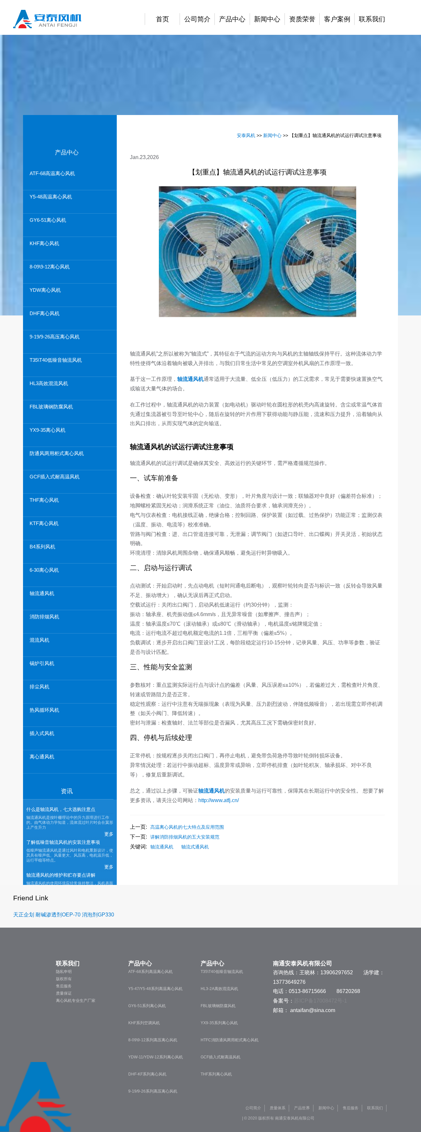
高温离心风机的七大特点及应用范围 (187, 827)
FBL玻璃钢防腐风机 (51, 406)
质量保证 (64, 993)
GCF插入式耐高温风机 (55, 476)
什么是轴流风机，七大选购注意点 (60, 809)
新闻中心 (267, 19)
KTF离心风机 (44, 523)
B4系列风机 (42, 546)
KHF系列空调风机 (144, 1023)
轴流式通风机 (195, 846)
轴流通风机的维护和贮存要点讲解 (60, 875)
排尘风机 (39, 686)
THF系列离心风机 (216, 1074)
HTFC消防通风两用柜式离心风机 (230, 1040)
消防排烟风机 (44, 616)
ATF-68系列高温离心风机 (150, 971)
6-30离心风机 (44, 570)
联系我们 (372, 19)
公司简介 (197, 19)
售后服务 (64, 986)
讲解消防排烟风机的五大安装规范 (184, 837)
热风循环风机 (44, 710)
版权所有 (64, 979)
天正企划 (23, 914)
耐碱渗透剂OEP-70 (58, 914)
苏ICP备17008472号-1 (320, 1001)
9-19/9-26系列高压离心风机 (152, 1091)
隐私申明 (64, 971)
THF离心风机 (44, 500)
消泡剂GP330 (98, 914)
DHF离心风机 (45, 313)
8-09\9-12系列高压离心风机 (152, 1040)
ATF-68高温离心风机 (52, 173)
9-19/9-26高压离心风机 (55, 336)
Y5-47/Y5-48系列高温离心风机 (155, 988)
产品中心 (232, 19)
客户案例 (337, 19)
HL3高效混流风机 (49, 383)
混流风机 (39, 640)
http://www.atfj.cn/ (218, 800)
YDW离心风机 (45, 290)
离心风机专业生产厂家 (75, 1000)
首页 (162, 19)
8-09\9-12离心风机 (50, 266)
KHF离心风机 (44, 243)
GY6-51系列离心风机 (147, 1006)
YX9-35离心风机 (47, 430)
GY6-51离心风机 (48, 220)
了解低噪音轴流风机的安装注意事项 (63, 842)
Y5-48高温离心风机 (51, 196)
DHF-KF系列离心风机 (147, 1074)
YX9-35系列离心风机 (219, 1023)
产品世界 (302, 1108)
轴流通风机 (42, 593)
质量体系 (277, 1108)
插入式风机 (42, 733)
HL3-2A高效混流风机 (219, 988)
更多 (108, 834)
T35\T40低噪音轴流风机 (56, 360)
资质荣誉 (302, 19)
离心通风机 (42, 756)
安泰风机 (246, 135)
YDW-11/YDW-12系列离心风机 (155, 1057)
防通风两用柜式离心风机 (57, 453)
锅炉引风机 (42, 663)
